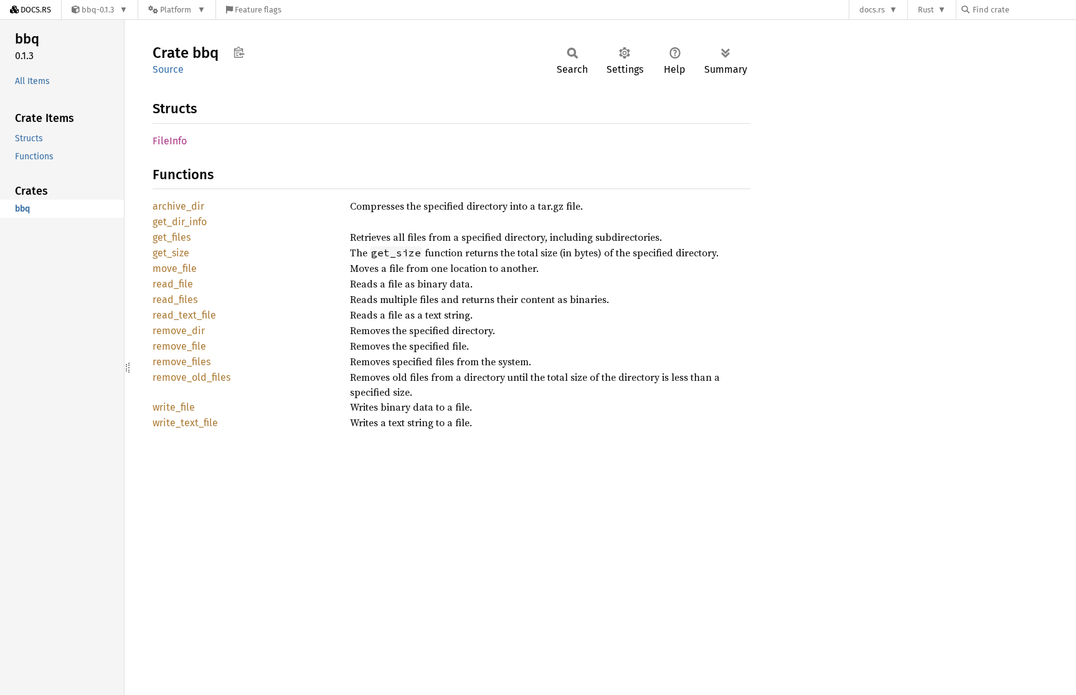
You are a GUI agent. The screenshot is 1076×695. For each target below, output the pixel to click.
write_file (174, 407)
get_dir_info (180, 222)
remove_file (179, 346)
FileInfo (170, 141)
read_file (173, 284)
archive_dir (178, 206)
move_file (175, 268)
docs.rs (872, 9)
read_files (175, 300)
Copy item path (239, 52)
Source (168, 69)
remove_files (181, 362)
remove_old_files (191, 377)
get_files (172, 237)
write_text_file (185, 423)
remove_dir (179, 331)
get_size (171, 253)
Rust (926, 9)
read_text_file (184, 315)
